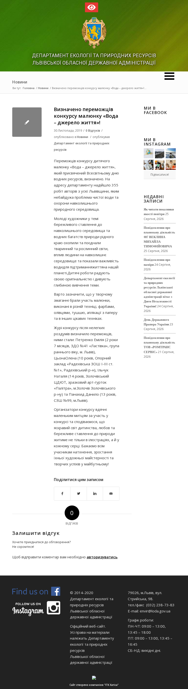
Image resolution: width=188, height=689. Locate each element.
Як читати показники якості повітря (159, 211)
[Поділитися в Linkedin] (95, 493)
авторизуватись (102, 556)
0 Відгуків (93, 130)
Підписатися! (160, 174)
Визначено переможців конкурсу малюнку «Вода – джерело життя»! (86, 116)
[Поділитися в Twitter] (78, 493)
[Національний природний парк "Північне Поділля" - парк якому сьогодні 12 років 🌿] (171, 153)
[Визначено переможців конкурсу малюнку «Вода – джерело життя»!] (27, 122)
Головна (29, 88)
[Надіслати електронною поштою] (111, 493)
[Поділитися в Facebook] (62, 493)
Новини (19, 82)
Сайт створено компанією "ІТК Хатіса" (94, 685)
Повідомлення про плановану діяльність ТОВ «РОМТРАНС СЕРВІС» (159, 344)
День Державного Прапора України (156, 321)
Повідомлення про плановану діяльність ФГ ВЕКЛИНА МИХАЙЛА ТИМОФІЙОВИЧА (159, 237)
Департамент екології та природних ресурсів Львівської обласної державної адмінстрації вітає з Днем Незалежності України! (159, 292)
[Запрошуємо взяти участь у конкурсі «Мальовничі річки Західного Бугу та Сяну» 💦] (171, 165)
